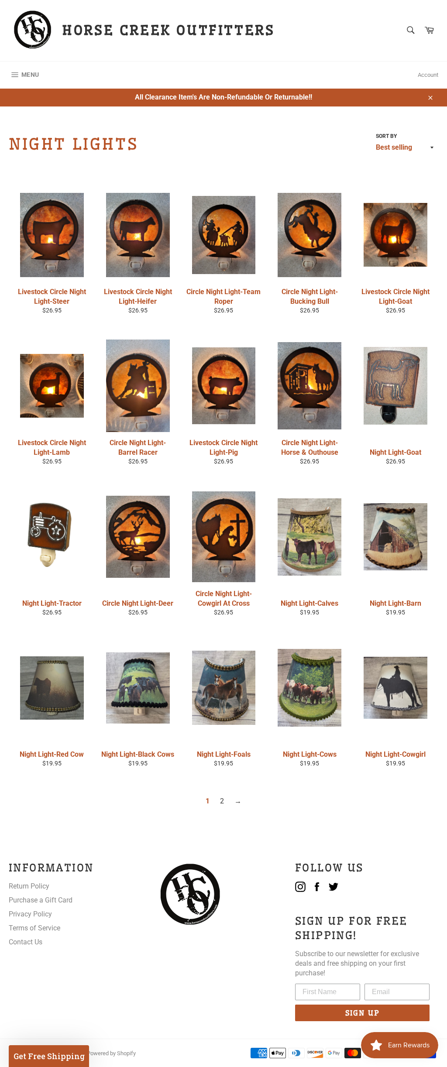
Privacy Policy (30, 914)
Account (428, 75)
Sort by (386, 136)
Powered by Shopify (111, 1053)
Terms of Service (34, 928)
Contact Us (25, 942)
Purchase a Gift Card (40, 900)
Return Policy (29, 886)
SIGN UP (362, 1013)
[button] (49, 1056)
